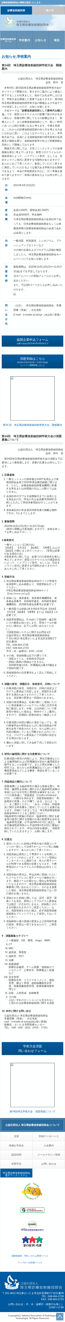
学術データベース (49, 1136)
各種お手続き (16, 1145)
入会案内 (49, 1145)
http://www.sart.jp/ (18, 593)
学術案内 (24, 40)
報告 (57, 40)
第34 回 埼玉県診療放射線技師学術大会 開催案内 (32, 425)
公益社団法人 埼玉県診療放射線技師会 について (32, 1125)
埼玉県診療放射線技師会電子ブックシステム (16, 1174)
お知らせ (40, 40)
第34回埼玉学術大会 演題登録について (32, 1111)
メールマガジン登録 (48, 1154)
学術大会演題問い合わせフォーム (32, 1048)
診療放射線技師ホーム (8, 40)
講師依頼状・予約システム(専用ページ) (30, 1256)
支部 (16, 1136)
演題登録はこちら (32, 361)
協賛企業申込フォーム (32, 341)
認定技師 (16, 1154)
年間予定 (16, 1163)
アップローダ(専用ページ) (30, 1262)
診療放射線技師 (16, 10)
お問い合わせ (48, 1163)
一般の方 (49, 10)
